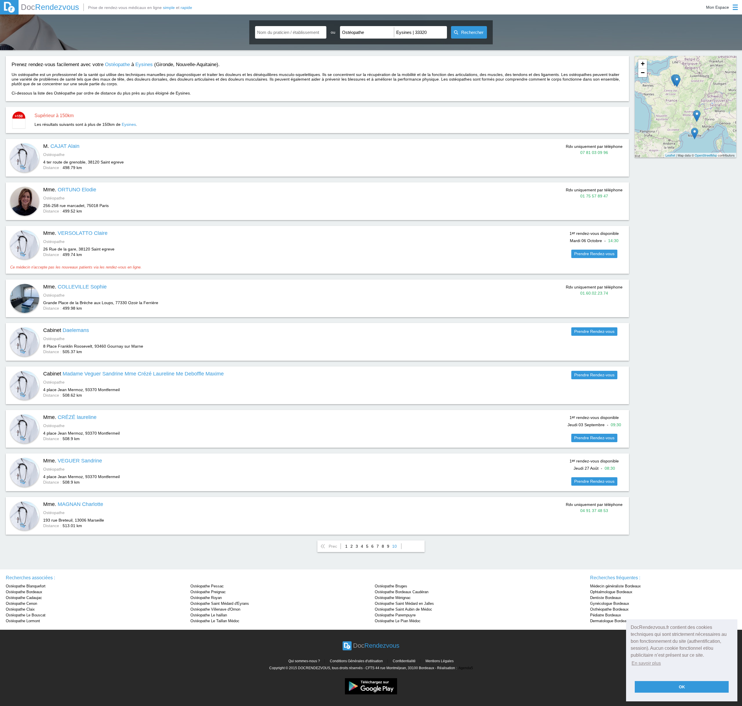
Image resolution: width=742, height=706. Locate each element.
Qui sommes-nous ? (304, 661)
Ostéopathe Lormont (23, 621)
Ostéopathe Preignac (208, 592)
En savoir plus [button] (646, 663)
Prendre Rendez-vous (594, 253)
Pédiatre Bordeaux (605, 615)
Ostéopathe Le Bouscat (26, 615)
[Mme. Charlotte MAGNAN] (694, 133)
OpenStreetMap (706, 155)
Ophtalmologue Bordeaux (611, 592)
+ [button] (643, 63)
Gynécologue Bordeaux (609, 603)
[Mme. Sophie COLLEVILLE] (677, 81)
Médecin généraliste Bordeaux (615, 586)
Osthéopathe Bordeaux (609, 609)
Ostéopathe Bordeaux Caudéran (401, 592)
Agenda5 (466, 668)
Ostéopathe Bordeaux (24, 592)
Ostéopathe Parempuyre (395, 615)
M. (61, 146)
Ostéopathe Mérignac (393, 598)
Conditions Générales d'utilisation (356, 661)
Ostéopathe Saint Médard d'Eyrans (219, 603)
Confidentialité (404, 661)
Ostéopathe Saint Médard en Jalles (404, 603)
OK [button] (682, 687)
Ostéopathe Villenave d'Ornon (215, 609)
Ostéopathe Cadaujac (24, 598)
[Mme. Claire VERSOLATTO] (697, 116)
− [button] (643, 72)
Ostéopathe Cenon (21, 603)
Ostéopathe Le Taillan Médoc (214, 621)
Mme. (69, 190)
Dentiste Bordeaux (605, 598)
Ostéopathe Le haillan (208, 615)
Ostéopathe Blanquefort (26, 586)
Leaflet (670, 155)
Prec (333, 546)
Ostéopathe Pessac (207, 586)
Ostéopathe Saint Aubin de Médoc (403, 609)
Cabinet (66, 330)
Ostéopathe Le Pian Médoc (398, 621)
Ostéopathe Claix (20, 609)
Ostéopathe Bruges (391, 586)
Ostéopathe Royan (206, 598)
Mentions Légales (439, 661)
